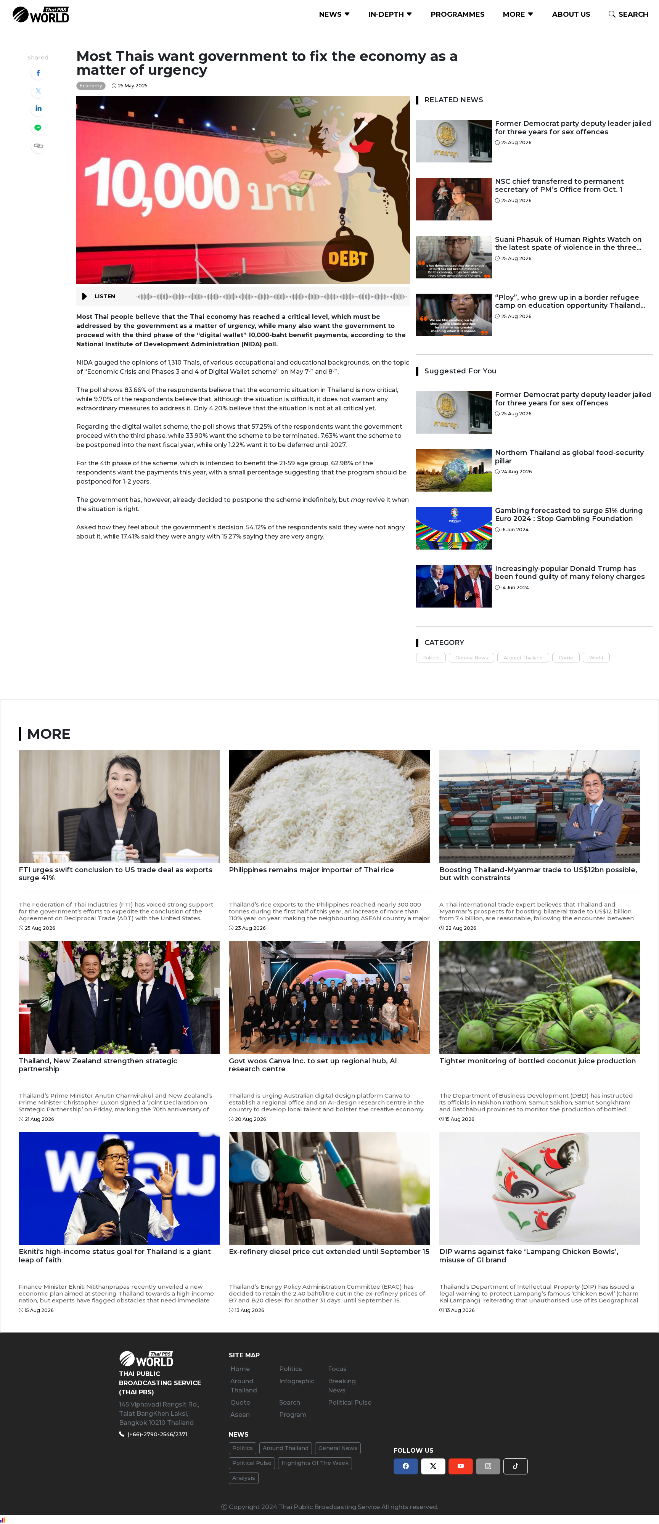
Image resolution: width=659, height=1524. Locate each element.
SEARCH (633, 14)
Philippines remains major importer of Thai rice (311, 870)
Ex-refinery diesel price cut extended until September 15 (329, 1252)
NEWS (331, 14)
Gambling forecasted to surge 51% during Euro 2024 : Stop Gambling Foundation (569, 515)
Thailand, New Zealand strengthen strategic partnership (98, 1065)
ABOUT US (571, 14)
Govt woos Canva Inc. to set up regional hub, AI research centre (313, 1065)
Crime (566, 658)
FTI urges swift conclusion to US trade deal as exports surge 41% (115, 874)
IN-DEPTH (387, 14)
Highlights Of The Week (315, 1463)
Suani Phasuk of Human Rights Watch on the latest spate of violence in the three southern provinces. (568, 244)
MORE (515, 14)
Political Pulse (252, 1463)
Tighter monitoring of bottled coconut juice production (537, 1061)
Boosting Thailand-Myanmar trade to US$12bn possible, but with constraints (538, 874)
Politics (431, 658)
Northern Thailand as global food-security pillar (569, 457)
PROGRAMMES (458, 14)
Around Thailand (523, 658)
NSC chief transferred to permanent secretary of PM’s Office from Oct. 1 (559, 186)
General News (471, 658)
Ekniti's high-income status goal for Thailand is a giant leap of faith (115, 1256)
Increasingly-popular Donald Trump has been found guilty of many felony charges (570, 573)
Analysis (243, 1477)
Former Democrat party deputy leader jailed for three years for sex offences (573, 128)
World (596, 658)
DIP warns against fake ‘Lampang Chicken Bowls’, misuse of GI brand (529, 1256)
